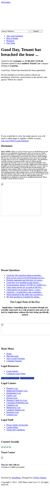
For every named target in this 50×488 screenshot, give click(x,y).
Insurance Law (12, 412)
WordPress (16, 478)
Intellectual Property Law (17, 391)
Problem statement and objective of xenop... (24, 280)
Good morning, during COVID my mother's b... (26, 285)
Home (9, 354)
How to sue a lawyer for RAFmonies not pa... (25, 278)
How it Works (12, 38)
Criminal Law (12, 405)
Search (36, 31)
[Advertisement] (25, 109)
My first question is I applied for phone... (23, 297)
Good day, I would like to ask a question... (24, 292)
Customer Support (14, 361)
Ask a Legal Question (15, 358)
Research (10, 41)
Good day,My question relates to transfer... (24, 275)
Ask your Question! (14, 36)
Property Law (12, 388)
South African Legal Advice (21, 11)
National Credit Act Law (16, 400)
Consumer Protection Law (17, 403)
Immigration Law (13, 393)
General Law (11, 415)
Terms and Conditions (15, 430)
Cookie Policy (12, 427)
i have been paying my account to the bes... (24, 287)
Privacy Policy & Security (17, 425)
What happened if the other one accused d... (24, 294)
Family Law (11, 395)
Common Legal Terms (15, 373)
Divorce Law (12, 398)
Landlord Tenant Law (15, 410)
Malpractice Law (13, 407)
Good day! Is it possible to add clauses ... (23, 282)
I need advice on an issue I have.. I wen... (23, 290)
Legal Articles (12, 371)
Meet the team (12, 356)
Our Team (10, 43)
